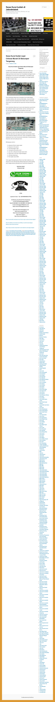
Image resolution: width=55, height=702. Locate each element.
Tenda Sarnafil (42, 676)
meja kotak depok (43, 474)
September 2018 (43, 282)
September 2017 (43, 299)
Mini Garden (42, 496)
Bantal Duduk (42, 334)
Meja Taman (42, 489)
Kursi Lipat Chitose (43, 410)
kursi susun (42, 433)
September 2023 (43, 207)
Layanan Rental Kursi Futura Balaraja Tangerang (44, 447)
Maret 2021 (42, 242)
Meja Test (41, 492)
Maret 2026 (42, 166)
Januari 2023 (42, 218)
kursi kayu (42, 396)
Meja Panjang (42, 481)
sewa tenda (42, 638)
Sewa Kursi (42, 567)
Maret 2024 (42, 199)
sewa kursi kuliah (26, 231)
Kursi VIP (41, 441)
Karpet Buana (42, 361)
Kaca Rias (42, 359)
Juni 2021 (41, 238)
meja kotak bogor (43, 472)
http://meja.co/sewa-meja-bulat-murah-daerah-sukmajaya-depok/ (20, 227)
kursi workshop (12, 231)
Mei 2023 (41, 213)
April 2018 (42, 289)
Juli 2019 (41, 268)
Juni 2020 (41, 255)
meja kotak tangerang (44, 477)
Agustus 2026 (42, 159)
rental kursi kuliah (19, 231)
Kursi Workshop (43, 443)
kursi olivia (42, 416)
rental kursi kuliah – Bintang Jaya (37, 39)
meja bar (41, 453)
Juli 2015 (41, 319)
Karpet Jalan (42, 362)
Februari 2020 (42, 258)
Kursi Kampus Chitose (44, 395)
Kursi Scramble (43, 429)
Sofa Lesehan (42, 646)
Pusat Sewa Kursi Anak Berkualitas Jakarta (43, 548)
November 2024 (43, 187)
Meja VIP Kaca (42, 494)
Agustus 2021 (42, 235)
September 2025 (43, 175)
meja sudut (42, 488)
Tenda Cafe (42, 663)
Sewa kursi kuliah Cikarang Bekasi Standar (22, 42)
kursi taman (42, 434)
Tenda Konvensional (44, 668)
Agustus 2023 (42, 208)
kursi (26, 230)
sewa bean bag (43, 566)
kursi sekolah (42, 430)
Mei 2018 (41, 288)
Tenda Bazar (42, 662)
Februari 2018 (42, 292)
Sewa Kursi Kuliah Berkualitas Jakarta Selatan (43, 584)
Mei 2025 (41, 179)
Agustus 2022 (42, 225)
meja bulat (42, 455)
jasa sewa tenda (43, 358)
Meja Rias (42, 487)
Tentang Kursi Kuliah (22, 44)
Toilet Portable (43, 689)
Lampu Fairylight (43, 444)
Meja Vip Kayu (42, 495)
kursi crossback (43, 382)
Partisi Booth (42, 502)
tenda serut (42, 678)
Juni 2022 (41, 228)
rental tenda (42, 562)
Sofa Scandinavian (43, 651)
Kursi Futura (45, 33)
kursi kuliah (12, 230)
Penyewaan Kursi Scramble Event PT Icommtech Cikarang (44, 528)
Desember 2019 (43, 261)
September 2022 (43, 224)
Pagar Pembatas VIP (44, 499)
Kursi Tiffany (24, 36)
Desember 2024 (43, 186)
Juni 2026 (41, 162)
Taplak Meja (42, 656)
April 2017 (42, 306)
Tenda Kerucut (42, 666)
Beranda (7, 33)
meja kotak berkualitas (44, 471)
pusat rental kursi (43, 539)
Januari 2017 (42, 310)
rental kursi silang (43, 556)
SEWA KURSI (9, 42)
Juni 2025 (41, 177)
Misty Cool (42, 498)
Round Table (42, 563)
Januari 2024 (42, 201)
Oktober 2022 (42, 223)
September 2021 (43, 234)
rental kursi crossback (44, 550)
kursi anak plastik (43, 372)
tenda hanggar (42, 665)
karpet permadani (43, 363)
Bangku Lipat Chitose (44, 332)
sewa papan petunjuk (44, 632)
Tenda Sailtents (43, 675)
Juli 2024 (41, 193)
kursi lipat (42, 407)
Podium (41, 533)
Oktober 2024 (42, 189)
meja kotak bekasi (43, 470)
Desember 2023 (43, 203)
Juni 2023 (41, 211)
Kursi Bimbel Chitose (44, 379)
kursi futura (42, 387)
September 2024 (43, 190)
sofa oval (41, 648)
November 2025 (43, 172)
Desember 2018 (43, 278)
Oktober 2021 (42, 233)
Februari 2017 (42, 309)
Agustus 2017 (42, 300)
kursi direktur (42, 385)
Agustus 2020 (42, 252)
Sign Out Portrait (43, 641)
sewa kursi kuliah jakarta (26, 233)
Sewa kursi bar (43, 570)
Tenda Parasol (42, 669)
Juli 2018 (41, 285)
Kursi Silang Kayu (43, 431)
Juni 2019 (41, 269)
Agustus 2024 (42, 192)
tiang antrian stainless (44, 682)
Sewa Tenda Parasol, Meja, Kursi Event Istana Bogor (44, 93)
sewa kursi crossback (44, 571)
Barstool (41, 335)
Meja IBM (41, 465)
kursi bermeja (42, 376)
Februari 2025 (42, 183)
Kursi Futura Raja (43, 389)
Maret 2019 (42, 274)
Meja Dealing (42, 461)
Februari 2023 (42, 217)
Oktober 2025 (42, 173)
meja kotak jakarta (43, 475)
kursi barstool (42, 373)
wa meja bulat (42, 692)
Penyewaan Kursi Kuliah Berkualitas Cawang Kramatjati (43, 521)
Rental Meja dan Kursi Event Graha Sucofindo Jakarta (44, 559)
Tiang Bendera (43, 686)
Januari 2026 (42, 169)
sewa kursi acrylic (43, 569)
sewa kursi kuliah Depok (16, 233)
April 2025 (42, 180)
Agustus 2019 (42, 266)
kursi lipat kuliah (43, 414)
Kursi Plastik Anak (43, 419)
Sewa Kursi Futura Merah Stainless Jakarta (43, 136)
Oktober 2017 (42, 298)
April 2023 (42, 214)
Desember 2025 (43, 170)
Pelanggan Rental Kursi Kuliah (23, 39)
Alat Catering (42, 328)
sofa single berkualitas (44, 652)
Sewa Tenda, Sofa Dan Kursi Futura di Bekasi (44, 132)
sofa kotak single (43, 645)
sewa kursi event (43, 576)
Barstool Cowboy (43, 337)
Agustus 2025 (42, 176)
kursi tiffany (42, 437)
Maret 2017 (42, 308)
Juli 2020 (41, 254)
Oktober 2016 (42, 315)
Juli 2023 (41, 210)
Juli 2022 (41, 227)
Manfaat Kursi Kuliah (33, 36)
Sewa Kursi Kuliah (17, 230)
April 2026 (42, 165)
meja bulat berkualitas (44, 457)
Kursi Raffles (42, 421)
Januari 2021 (42, 245)
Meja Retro (42, 485)
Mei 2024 (41, 196)
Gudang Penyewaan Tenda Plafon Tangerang (44, 347)
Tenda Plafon (42, 671)
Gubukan (41, 344)
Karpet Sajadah (43, 368)
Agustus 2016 (42, 317)
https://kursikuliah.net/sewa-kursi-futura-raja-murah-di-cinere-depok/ (21, 219)
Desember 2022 (43, 220)
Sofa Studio (42, 654)
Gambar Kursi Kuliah (25, 33)
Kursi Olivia (8, 36)
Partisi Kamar (42, 504)
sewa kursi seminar (44, 614)
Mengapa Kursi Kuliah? (10, 39)
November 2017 (43, 296)
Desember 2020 (43, 247)
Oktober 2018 (42, 281)
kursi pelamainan (43, 417)
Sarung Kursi (42, 564)
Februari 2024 (42, 200)
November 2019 (43, 262)
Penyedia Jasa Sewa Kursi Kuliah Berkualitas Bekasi (44, 507)
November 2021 (43, 231)
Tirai (40, 688)
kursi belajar (42, 375)
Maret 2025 (42, 182)
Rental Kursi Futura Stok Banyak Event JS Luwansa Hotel (44, 553)
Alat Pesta (42, 329)
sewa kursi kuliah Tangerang (15, 235)
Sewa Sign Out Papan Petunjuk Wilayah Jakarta (44, 635)
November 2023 (43, 204)
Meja (40, 451)
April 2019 (42, 272)
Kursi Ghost (42, 392)
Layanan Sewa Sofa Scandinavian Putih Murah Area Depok (44, 153)
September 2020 (43, 251)
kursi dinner (42, 383)
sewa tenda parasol (43, 639)
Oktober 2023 (42, 206)
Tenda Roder (42, 673)
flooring (41, 342)
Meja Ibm (41, 464)
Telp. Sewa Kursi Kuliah (10, 44)
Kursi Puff (42, 420)
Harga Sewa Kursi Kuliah (36, 33)
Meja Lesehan (42, 479)
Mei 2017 (41, 305)
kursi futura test (43, 390)
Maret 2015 (42, 320)
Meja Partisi (42, 482)
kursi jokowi (42, 393)
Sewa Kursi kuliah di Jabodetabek (15, 8)
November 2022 (43, 221)
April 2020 (42, 257)
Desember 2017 (43, 295)
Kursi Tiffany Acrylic (44, 438)
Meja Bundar (42, 460)
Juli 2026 (41, 160)
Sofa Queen (42, 649)
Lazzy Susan (42, 450)
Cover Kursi (42, 339)
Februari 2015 (42, 322)
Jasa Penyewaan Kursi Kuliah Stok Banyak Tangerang (44, 351)
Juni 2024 (41, 194)
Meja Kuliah (42, 478)
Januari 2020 (42, 259)
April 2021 (42, 241)
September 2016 (43, 316)
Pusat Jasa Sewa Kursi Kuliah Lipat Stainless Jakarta (44, 109)
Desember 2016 (43, 312)
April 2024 (42, 197)
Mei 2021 (41, 240)
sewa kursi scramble (44, 590)
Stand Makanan (43, 655)
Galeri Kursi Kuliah (15, 33)
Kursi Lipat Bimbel (43, 409)
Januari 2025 (42, 184)
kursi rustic (42, 427)
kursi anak (42, 371)
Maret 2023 (42, 216)
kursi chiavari (42, 380)
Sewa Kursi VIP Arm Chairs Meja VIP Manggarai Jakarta (44, 83)
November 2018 (43, 279)
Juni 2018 (41, 286)
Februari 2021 (42, 244)
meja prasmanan (43, 484)
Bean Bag (41, 338)
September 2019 (43, 265)
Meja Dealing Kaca (43, 463)
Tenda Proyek (42, 672)
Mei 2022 (41, 230)
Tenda (41, 661)
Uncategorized (42, 690)
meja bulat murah (43, 458)
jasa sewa (42, 354)
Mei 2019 (41, 271)
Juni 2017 (41, 303)
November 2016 (43, 313)
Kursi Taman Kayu (16, 36)
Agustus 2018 (42, 284)
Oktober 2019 (42, 264)
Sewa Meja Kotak (43, 631)
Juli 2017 (41, 302)
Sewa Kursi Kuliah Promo (38, 42)
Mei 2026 (41, 163)
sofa (40, 644)
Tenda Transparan (43, 679)
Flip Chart (42, 341)
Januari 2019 (42, 276)
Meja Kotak (42, 467)
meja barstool (42, 454)
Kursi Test (42, 436)
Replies (23, 235)
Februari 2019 (42, 275)
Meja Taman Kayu (43, 491)
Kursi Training (42, 440)
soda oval (42, 642)
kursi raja (41, 423)
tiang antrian (42, 680)
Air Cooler (42, 327)
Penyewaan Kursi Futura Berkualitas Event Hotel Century (44, 517)
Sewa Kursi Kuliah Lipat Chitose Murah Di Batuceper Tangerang (17, 58)
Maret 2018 (42, 291)
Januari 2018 (42, 293)
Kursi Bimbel (42, 378)
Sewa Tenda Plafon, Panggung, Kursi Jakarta (44, 122)
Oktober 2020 (42, 250)
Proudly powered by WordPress (27, 697)
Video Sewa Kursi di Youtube (33, 44)
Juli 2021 (41, 237)
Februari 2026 (42, 167)
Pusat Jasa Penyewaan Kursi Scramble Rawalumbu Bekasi (44, 536)
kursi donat (42, 386)
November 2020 (43, 248)
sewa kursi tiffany (43, 615)
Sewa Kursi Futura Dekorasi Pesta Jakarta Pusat (44, 579)
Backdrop (41, 331)
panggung (42, 501)
